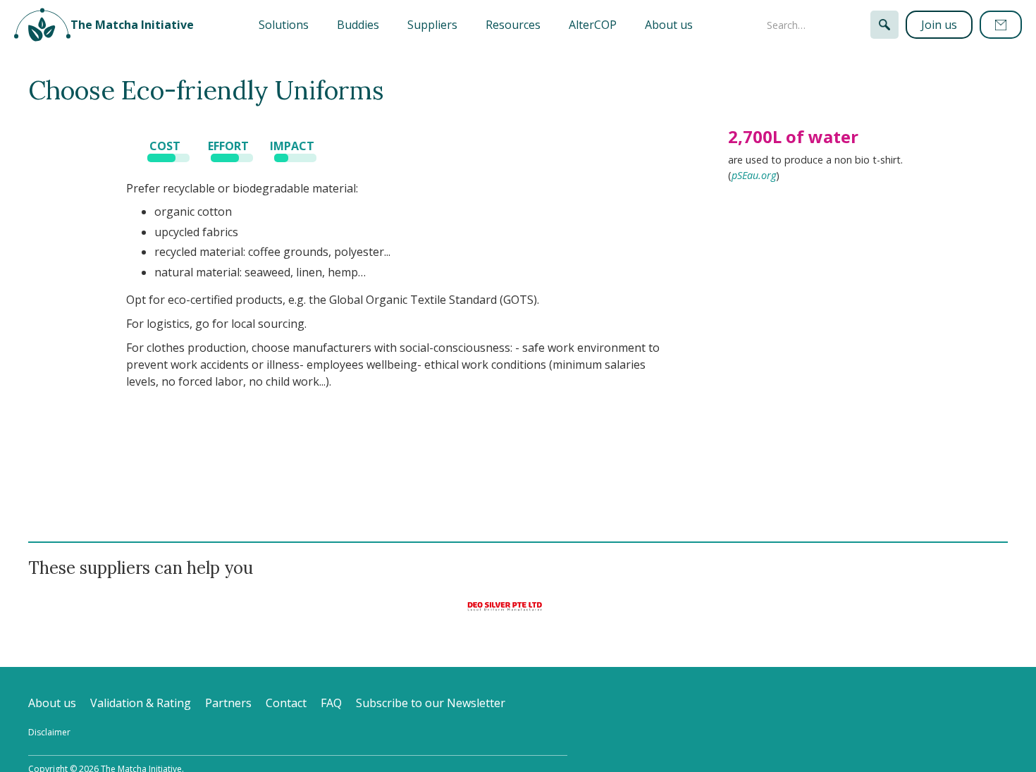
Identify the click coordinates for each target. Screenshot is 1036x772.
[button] (284, 25)
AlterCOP (593, 24)
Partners (228, 703)
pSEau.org (754, 175)
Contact (286, 703)
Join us (939, 24)
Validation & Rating (140, 703)
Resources (513, 24)
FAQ (331, 703)
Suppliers (432, 24)
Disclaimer (49, 732)
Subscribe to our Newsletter (430, 703)
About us (669, 24)
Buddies (358, 24)
